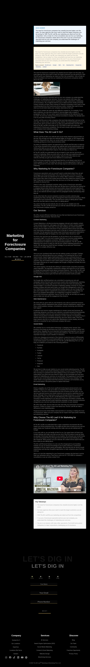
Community (73, 647)
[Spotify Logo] (26, 657)
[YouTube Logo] (22, 657)
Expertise (16, 647)
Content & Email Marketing (44, 650)
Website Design (45, 654)
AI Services (44, 640)
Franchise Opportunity (73, 650)
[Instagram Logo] (6, 657)
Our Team (73, 643)
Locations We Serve (16, 650)
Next (45, 610)
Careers (15, 654)
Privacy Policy (73, 654)
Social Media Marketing (44, 647)
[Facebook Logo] (10, 657)
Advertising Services (44, 657)
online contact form (54, 457)
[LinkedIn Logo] (18, 657)
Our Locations (16, 643)
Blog (73, 640)
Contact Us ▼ (16, 640)
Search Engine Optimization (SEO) (44, 643)
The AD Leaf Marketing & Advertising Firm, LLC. (47, 663)
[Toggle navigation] (45, 3)
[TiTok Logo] (14, 657)
